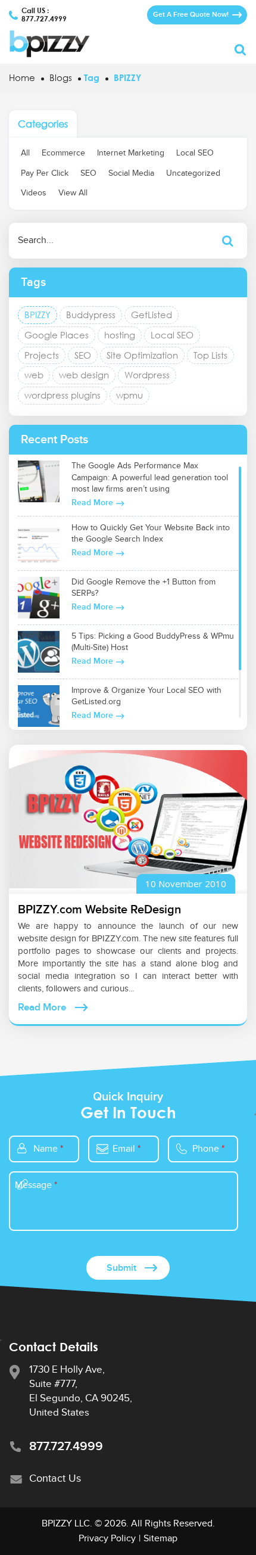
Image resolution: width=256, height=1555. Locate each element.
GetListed (151, 314)
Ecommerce (63, 153)
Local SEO (195, 153)
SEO (88, 173)
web (33, 374)
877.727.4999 (44, 19)
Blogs (60, 77)
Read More (92, 502)
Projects (41, 355)
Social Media (131, 173)
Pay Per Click (44, 173)
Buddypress (90, 314)
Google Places (56, 334)
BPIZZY (37, 314)
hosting (119, 334)
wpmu (129, 395)
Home (22, 77)
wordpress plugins (62, 395)
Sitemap (160, 1538)
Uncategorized (193, 173)
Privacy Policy (107, 1538)
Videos (33, 193)
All (25, 153)
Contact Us (55, 1478)
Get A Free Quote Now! (191, 14)
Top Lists (210, 355)
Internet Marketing (130, 153)
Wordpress (147, 374)
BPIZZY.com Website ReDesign (99, 910)
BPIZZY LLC (66, 1523)
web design (84, 374)
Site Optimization (142, 355)
